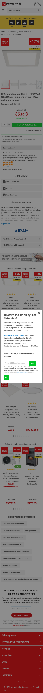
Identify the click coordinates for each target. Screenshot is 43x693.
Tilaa (32, 363)
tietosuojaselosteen (22, 372)
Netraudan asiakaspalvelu (14, 335)
